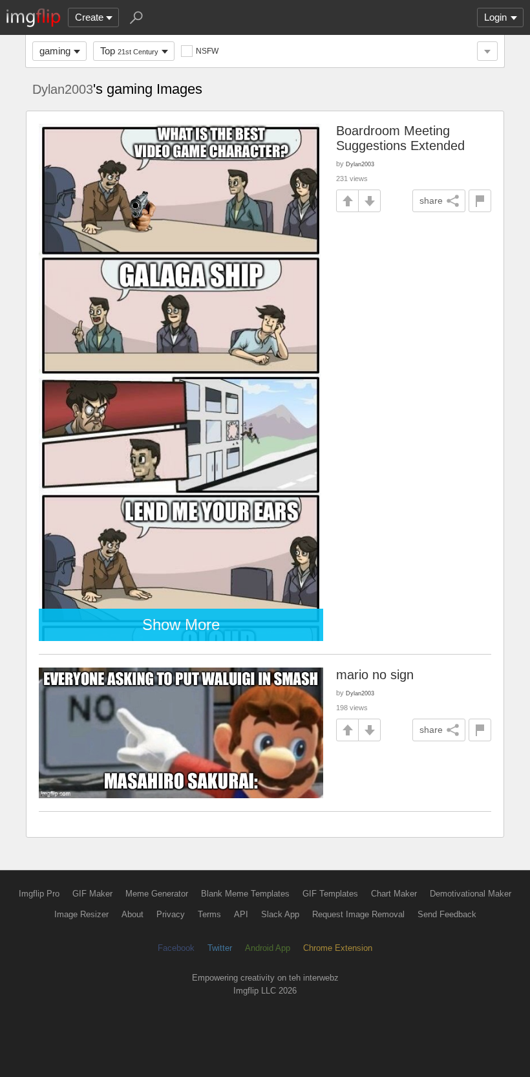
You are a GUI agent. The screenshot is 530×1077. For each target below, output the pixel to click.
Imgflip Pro (39, 893)
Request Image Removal (358, 914)
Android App (267, 948)
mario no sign (375, 675)
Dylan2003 (62, 89)
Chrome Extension (337, 948)
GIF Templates (330, 893)
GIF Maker (92, 893)
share (431, 200)
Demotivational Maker (470, 893)
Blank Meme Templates (245, 893)
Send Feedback (447, 914)
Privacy (170, 914)
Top (129, 50)
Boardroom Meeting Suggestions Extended (400, 138)
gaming (54, 50)
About (132, 914)
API (241, 914)
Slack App (280, 914)
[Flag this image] (480, 201)
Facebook (176, 948)
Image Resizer (81, 914)
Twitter (219, 948)
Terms (209, 914)
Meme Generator (156, 893)
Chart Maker (394, 893)
